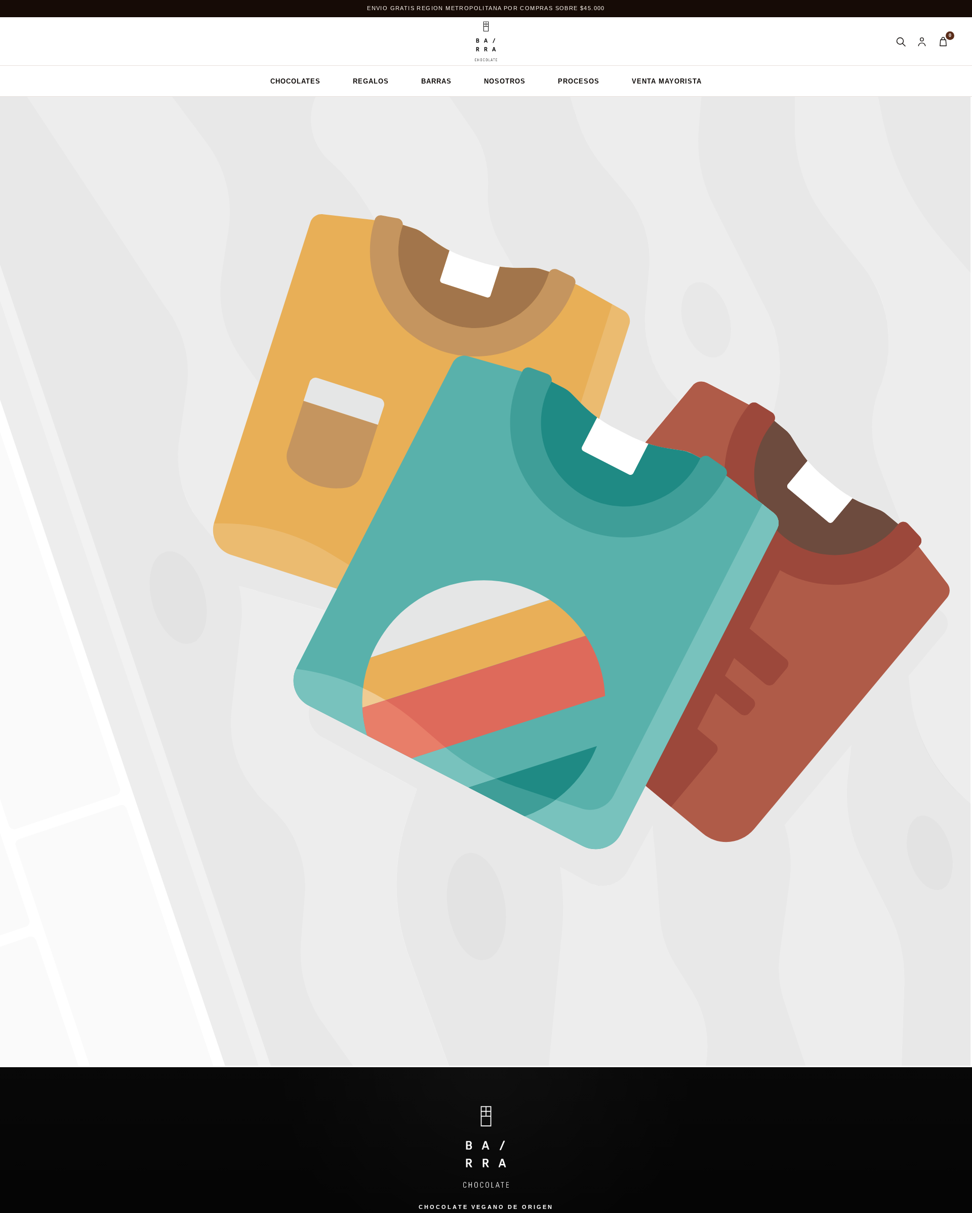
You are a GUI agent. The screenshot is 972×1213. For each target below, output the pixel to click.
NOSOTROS (504, 81)
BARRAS (436, 81)
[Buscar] (901, 41)
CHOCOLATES (295, 81)
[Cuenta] (922, 41)
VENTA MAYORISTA (667, 81)
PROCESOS (578, 81)
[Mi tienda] (486, 41)
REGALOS (371, 81)
